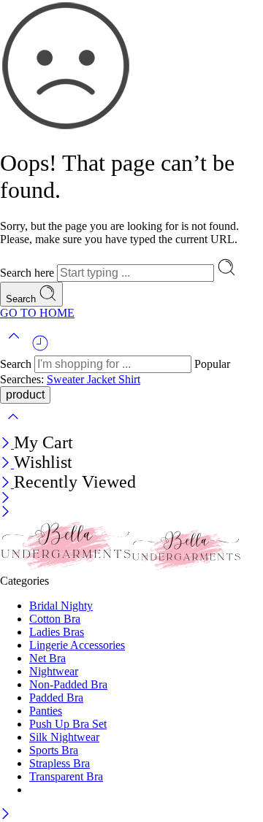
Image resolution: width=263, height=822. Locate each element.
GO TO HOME (37, 313)
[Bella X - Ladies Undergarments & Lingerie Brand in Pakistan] (120, 567)
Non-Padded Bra (68, 684)
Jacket (102, 379)
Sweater (67, 379)
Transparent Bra (66, 776)
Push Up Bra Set (68, 724)
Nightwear (53, 671)
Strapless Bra (59, 763)
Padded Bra (56, 697)
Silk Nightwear (64, 737)
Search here (28, 272)
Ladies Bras (56, 632)
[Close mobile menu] (5, 513)
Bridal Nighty (61, 605)
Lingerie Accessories (77, 645)
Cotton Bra (54, 618)
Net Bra (47, 658)
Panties (45, 710)
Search (22, 298)
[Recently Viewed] (40, 348)
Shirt (129, 379)
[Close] (7, 444)
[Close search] (13, 426)
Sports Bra (53, 750)
